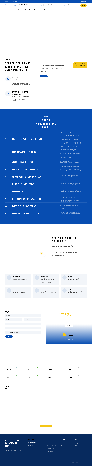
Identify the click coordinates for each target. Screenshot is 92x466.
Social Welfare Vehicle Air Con (26, 213)
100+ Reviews (15, 1)
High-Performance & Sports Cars (27, 138)
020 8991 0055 (71, 6)
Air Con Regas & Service (22, 161)
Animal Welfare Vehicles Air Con (26, 176)
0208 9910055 (31, 439)
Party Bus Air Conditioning (24, 206)
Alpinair (6, 1)
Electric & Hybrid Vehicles (24, 152)
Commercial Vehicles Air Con (25, 169)
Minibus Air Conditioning (23, 184)
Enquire (8, 336)
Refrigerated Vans (20, 191)
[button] (83, 5)
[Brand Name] (73, 463)
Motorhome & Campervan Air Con (26, 198)
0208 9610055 (69, 335)
